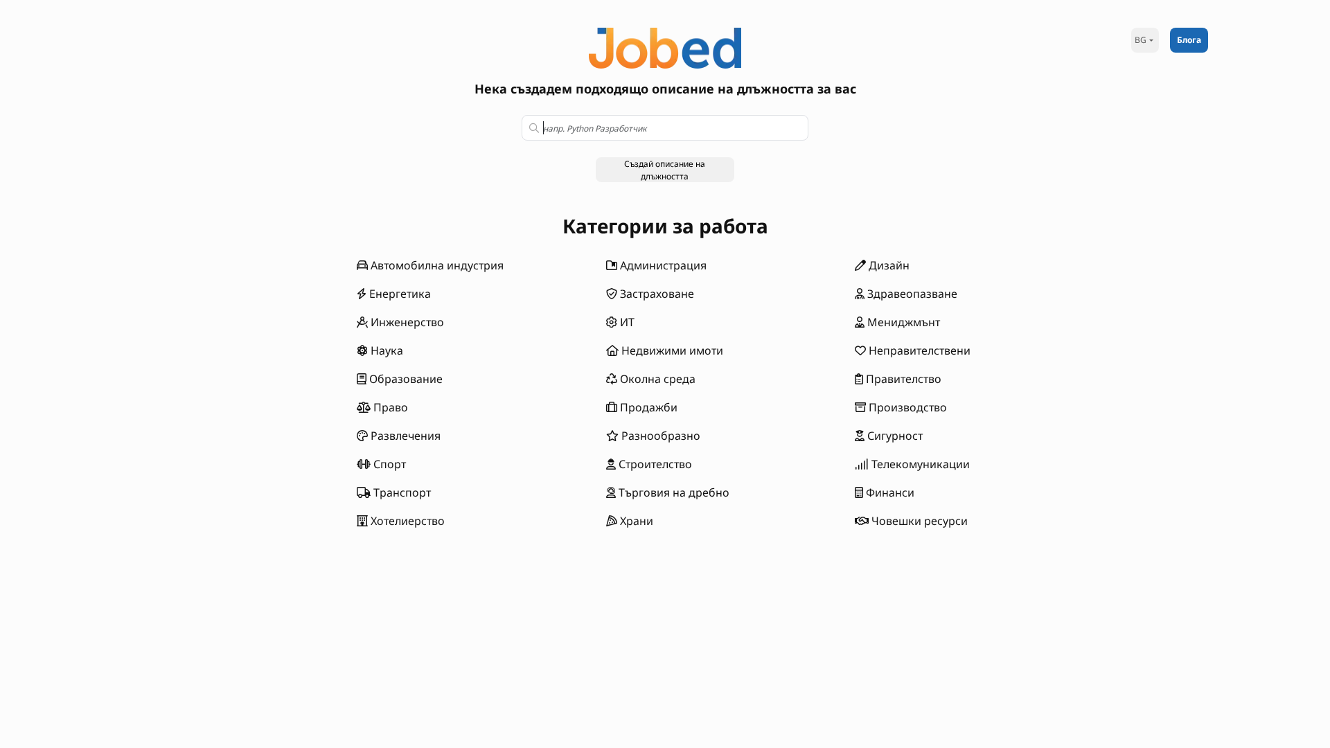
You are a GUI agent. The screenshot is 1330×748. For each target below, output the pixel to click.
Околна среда (656, 378)
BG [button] (1140, 40)
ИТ (626, 322)
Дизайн (888, 265)
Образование (404, 378)
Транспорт (401, 492)
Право (389, 407)
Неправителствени (918, 350)
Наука (385, 350)
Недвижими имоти (671, 350)
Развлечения (404, 435)
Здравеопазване (910, 293)
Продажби (647, 407)
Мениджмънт (902, 322)
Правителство (902, 378)
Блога (1189, 40)
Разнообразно (659, 435)
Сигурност (893, 435)
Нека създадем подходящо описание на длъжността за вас (665, 88)
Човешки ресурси (918, 520)
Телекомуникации (919, 464)
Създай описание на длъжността (664, 170)
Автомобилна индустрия (436, 265)
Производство (906, 407)
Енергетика (398, 293)
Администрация (662, 265)
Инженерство (406, 322)
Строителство (654, 464)
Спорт (388, 464)
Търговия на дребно (672, 492)
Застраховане (655, 293)
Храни (635, 520)
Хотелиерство (406, 520)
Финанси (888, 492)
